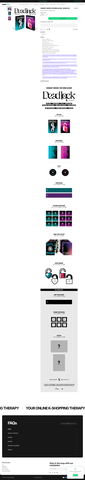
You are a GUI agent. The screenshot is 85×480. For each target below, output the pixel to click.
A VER (42, 14)
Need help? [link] (76, 29)
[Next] (53, 1)
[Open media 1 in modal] (25, 19)
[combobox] (78, 1)
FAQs (67, 423)
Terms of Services (5, 469)
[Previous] (32, 1)
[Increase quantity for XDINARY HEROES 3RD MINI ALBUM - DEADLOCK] (46, 18)
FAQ (3, 464)
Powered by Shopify (11, 477)
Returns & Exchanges (6, 471)
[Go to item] (9, 9)
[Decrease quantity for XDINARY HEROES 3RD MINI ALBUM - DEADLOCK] (42, 18)
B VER (46, 14)
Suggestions (4, 466)
